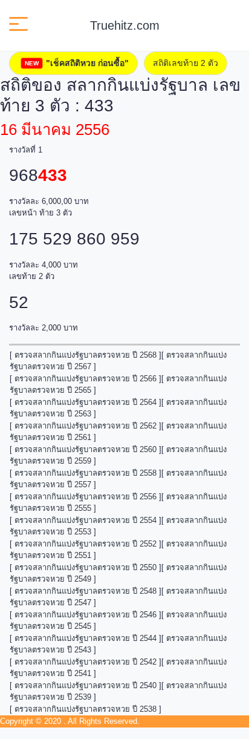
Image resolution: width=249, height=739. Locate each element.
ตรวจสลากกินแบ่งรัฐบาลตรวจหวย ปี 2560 (86, 449)
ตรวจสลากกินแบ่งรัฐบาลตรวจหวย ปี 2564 (86, 402)
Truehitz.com (125, 25)
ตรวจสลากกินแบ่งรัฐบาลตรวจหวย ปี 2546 (86, 614)
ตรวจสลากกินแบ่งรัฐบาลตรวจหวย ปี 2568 (86, 355)
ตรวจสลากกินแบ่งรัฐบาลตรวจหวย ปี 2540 (86, 685)
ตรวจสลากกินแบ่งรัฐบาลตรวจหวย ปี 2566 (86, 378)
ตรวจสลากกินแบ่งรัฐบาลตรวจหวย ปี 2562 (86, 425)
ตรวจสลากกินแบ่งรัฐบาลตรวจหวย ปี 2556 (86, 496)
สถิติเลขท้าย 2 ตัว (185, 63)
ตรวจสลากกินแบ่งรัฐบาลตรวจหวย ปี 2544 (86, 638)
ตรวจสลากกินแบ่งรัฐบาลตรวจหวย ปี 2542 (86, 661)
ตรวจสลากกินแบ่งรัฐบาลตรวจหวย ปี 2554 (86, 520)
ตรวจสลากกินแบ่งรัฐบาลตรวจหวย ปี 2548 (86, 591)
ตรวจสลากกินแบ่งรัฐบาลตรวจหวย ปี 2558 (86, 473)
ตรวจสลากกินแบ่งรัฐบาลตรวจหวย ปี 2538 (86, 709)
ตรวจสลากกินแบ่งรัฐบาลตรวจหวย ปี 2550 (86, 567)
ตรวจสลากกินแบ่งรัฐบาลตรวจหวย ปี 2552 (86, 543)
